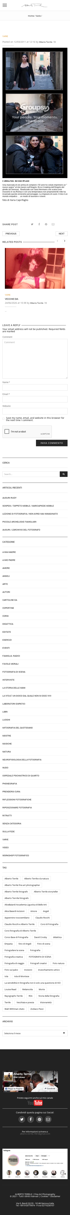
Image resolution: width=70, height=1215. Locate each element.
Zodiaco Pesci (36, 1008)
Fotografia (35, 950)
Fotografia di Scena (13, 671)
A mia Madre (9, 552)
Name (6, 382)
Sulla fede (8, 831)
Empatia (9, 943)
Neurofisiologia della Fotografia (21, 759)
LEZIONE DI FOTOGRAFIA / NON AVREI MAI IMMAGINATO (30, 513)
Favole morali (10, 663)
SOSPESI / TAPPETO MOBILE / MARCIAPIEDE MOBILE (28, 505)
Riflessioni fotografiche (16, 799)
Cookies (44, 1196)
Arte (5, 583)
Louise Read (10, 989)
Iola (6, 976)
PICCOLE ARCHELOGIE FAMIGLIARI (19, 521)
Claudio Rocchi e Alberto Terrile (20, 924)
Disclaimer (55, 1196)
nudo (5, 767)
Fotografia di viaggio (14, 963)
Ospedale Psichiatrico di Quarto (20, 775)
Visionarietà (45, 1002)
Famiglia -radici (11, 655)
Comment (7, 337)
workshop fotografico (15, 855)
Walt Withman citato (14, 1008)
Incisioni (28, 969)
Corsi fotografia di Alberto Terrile (20, 930)
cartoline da (9, 599)
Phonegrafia (9, 783)
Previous (11, 233)
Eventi (6, 647)
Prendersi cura (11, 791)
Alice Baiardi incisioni (14, 911)
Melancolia (27, 989)
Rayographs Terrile (14, 995)
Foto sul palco (11, 969)
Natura (6, 751)
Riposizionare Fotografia (17, 807)
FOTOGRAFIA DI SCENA (40, 956)
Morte (42, 989)
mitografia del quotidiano (17, 727)
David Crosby (40, 937)
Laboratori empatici (13, 703)
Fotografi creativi (38, 963)
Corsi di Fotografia (49, 924)
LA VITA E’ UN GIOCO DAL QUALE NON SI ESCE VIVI (26, 695)
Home (31, 15)
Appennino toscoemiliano (17, 917)
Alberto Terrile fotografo (16, 891)
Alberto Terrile (45, 42)
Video (5, 847)
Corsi (5, 615)
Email (6, 394)
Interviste (8, 679)
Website (6, 406)
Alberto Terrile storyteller (46, 891)
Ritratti (7, 815)
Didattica (7, 623)
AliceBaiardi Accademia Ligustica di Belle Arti (26, 904)
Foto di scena (43, 943)
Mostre (6, 735)
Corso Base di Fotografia (16, 937)
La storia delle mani (13, 687)
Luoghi (6, 719)
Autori (6, 591)
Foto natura (58, 963)
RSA (30, 995)
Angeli (6, 576)
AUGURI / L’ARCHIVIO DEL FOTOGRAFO (21, 529)
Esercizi (7, 639)
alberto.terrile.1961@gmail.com (35, 1133)
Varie (38, 15)
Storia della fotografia (48, 995)
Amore (6, 568)
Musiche (7, 743)
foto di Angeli (25, 943)
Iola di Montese (21, 976)
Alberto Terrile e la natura (36, 878)
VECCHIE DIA (11, 298)
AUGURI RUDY (9, 497)
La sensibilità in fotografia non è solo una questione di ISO (33, 982)
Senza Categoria (11, 823)
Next (61, 233)
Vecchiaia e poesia (25, 1002)
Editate (6, 631)
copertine (8, 607)
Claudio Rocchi (42, 917)
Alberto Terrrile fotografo (17, 898)
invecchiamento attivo (49, 969)
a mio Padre (8, 560)
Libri (5, 711)
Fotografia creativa (14, 956)
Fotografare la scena (14, 950)
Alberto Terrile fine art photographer (22, 885)
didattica (57, 937)
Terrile (8, 1002)
